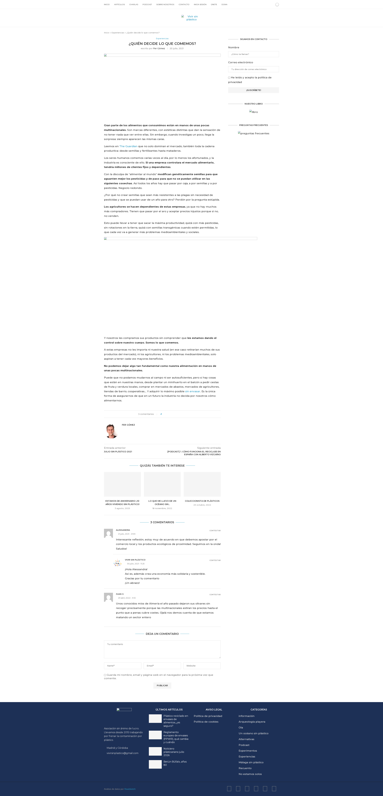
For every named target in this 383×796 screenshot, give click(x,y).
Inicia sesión (200, 4)
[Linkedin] (247, 788)
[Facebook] (256, 788)
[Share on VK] (175, 414)
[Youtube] (229, 788)
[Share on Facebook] (167, 414)
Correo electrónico (240, 62)
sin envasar (192, 391)
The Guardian (128, 146)
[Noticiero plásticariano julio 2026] (155, 751)
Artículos (119, 4)
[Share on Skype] (184, 414)
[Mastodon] (265, 788)
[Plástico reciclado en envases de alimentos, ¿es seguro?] (155, 718)
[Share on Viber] (186, 414)
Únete (214, 4)
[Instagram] (238, 788)
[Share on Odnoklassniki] (178, 414)
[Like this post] (163, 414)
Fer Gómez (159, 48)
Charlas (133, 4)
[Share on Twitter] (169, 414)
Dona (224, 4)
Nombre (233, 47)
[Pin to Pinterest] (172, 414)
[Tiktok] (274, 788)
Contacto (184, 4)
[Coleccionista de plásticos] (202, 484)
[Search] (271, 4)
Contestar (215, 530)
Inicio (107, 4)
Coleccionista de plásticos (202, 501)
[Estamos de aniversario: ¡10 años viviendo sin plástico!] (122, 484)
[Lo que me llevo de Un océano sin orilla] (162, 484)
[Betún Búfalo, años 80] (155, 764)
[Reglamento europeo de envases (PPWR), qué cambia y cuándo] (155, 735)
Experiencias (117, 32)
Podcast (147, 4)
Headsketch (130, 789)
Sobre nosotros (165, 4)
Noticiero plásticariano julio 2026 (174, 752)
